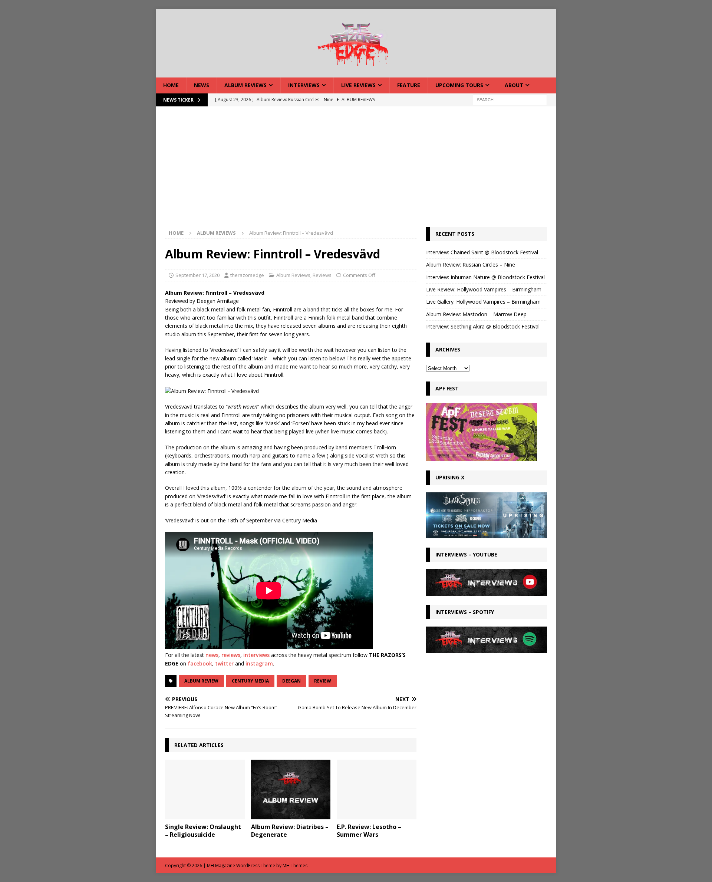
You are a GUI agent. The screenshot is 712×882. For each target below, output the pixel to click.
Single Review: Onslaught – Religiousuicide (203, 831)
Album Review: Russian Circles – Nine (470, 264)
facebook (200, 663)
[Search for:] (510, 99)
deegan (291, 681)
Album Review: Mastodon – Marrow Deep (476, 314)
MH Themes (295, 865)
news (211, 654)
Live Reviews (358, 85)
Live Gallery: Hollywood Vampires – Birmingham (483, 301)
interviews (256, 654)
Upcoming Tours (459, 85)
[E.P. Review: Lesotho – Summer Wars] (376, 789)
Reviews (322, 275)
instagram (259, 663)
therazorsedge (247, 275)
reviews (230, 654)
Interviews (304, 85)
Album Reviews (245, 85)
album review (201, 681)
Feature (408, 85)
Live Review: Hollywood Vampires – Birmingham (483, 289)
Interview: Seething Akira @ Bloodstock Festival (483, 326)
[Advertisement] (356, 171)
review (322, 681)
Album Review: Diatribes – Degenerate (290, 831)
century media (250, 681)
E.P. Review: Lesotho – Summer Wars (369, 831)
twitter (224, 663)
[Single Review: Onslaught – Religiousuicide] (205, 789)
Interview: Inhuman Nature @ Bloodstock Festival (485, 277)
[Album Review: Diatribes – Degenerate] (291, 789)
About (514, 85)
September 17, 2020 (197, 275)
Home (171, 85)
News (201, 85)
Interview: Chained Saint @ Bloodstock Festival (482, 252)
